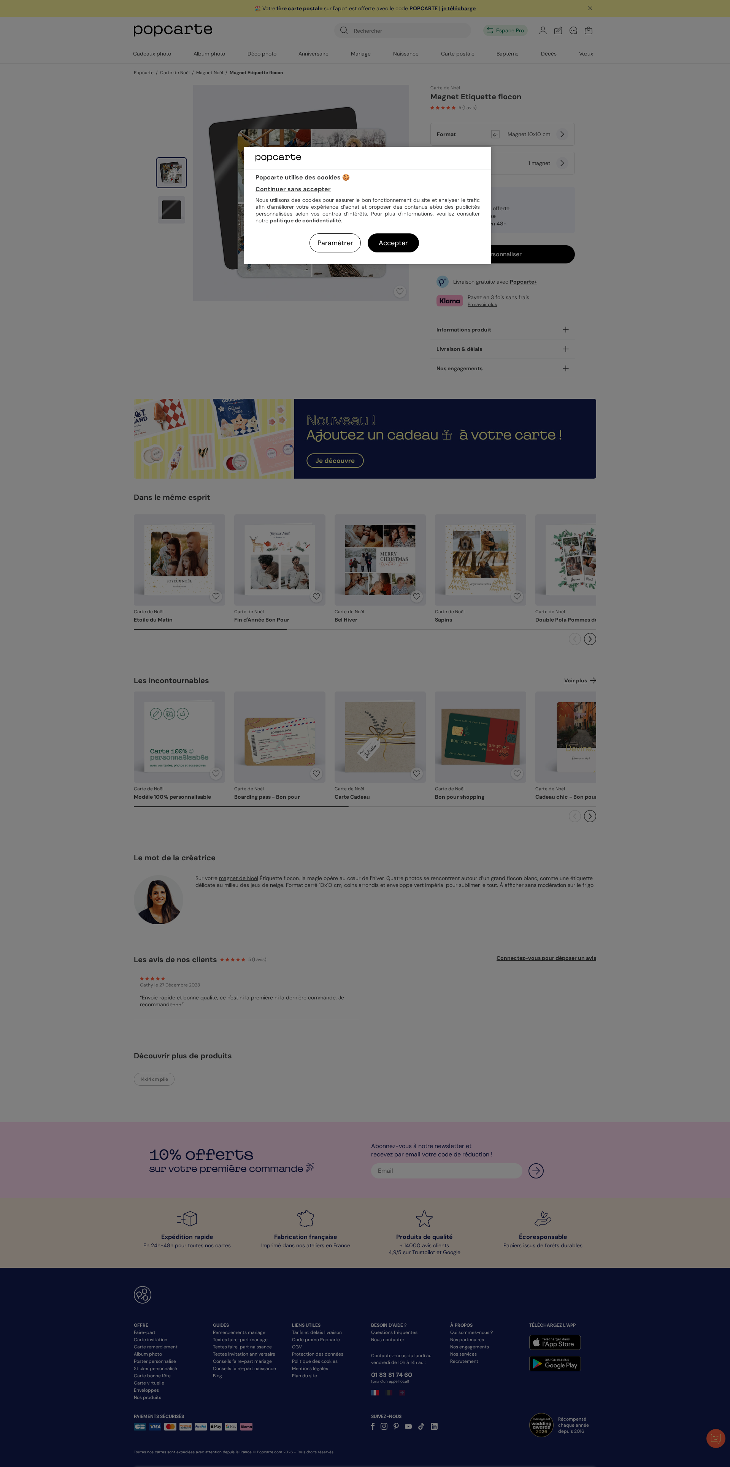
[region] (367, 205)
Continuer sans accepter (293, 189)
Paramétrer (335, 242)
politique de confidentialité (305, 220)
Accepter (393, 242)
